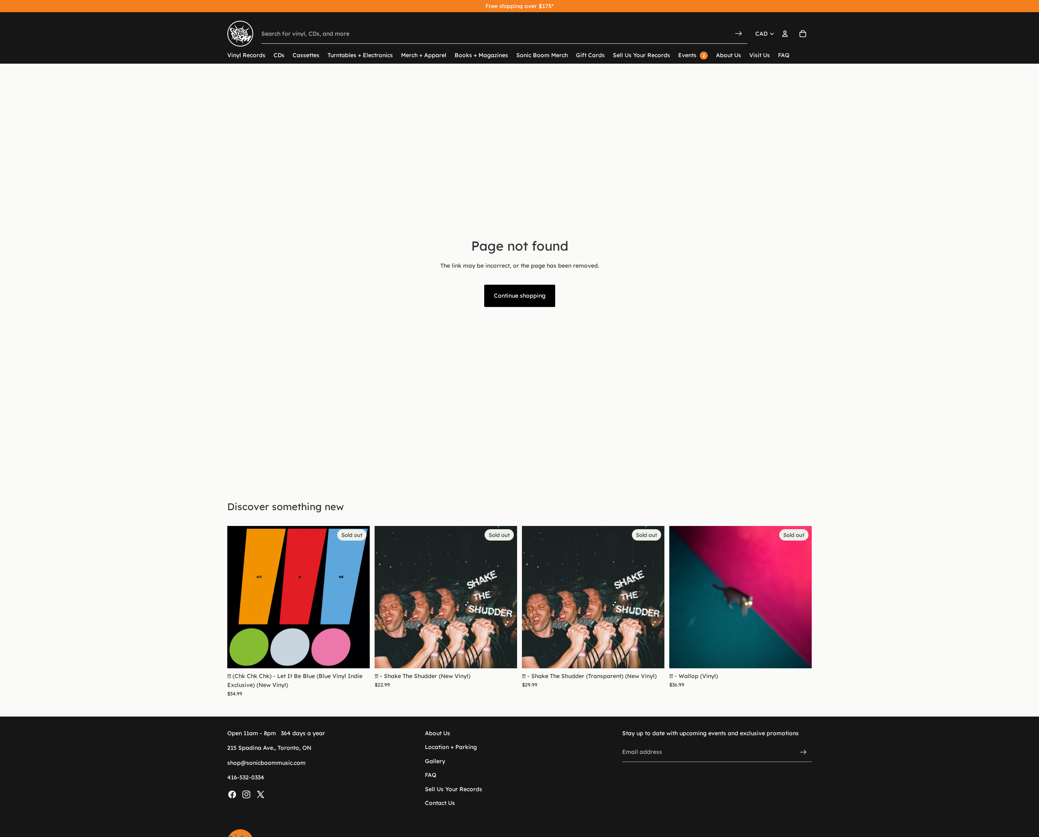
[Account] (785, 34)
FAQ (430, 775)
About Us (437, 733)
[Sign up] (803, 751)
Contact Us (440, 803)
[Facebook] (232, 794)
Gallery (435, 761)
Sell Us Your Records (453, 788)
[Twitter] (260, 794)
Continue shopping (519, 295)
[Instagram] (246, 794)
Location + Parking (451, 747)
